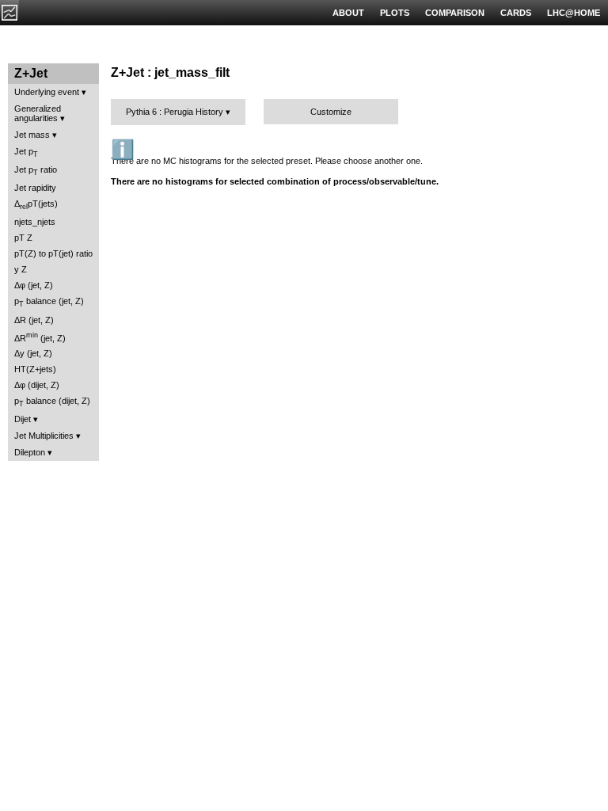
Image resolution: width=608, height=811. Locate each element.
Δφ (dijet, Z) (36, 385)
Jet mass (32, 134)
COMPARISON (454, 12)
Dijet (22, 419)
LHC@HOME (573, 12)
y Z (20, 269)
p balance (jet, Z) (49, 302)
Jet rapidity (35, 187)
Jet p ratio (35, 171)
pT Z (23, 237)
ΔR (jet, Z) (34, 320)
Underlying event (46, 92)
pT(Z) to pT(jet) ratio (53, 253)
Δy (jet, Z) (33, 353)
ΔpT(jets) (36, 205)
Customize (331, 111)
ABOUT (348, 12)
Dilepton (29, 452)
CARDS (515, 12)
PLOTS (394, 12)
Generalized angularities (37, 113)
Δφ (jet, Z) (33, 285)
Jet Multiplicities (44, 435)
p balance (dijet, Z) (52, 402)
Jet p (26, 152)
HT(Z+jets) (35, 369)
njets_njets (34, 222)
